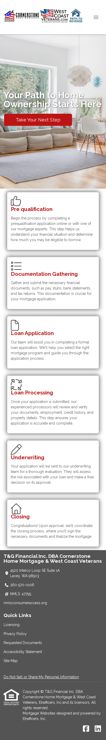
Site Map (11, 661)
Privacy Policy (15, 634)
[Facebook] (86, 729)
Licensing (12, 625)
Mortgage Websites (39, 713)
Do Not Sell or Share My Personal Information (41, 677)
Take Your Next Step (38, 119)
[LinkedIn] (97, 729)
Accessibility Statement (23, 652)
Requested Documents (23, 643)
